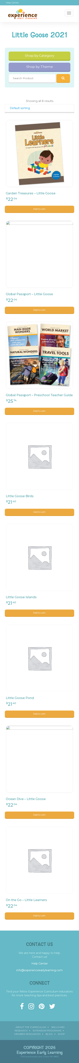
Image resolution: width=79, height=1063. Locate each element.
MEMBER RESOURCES (27, 1034)
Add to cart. (39, 208)
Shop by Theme (39, 67)
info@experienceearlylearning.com (39, 970)
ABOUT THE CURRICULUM (31, 1027)
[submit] (63, 78)
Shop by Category (39, 56)
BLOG (49, 1034)
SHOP (61, 1034)
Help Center (12, 3)
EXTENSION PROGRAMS (47, 1030)
